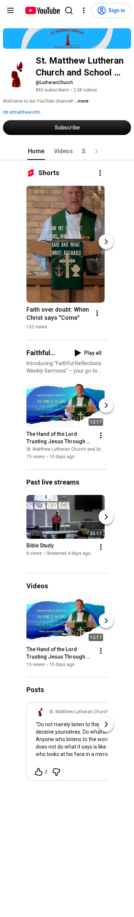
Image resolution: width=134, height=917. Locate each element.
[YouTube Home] (42, 10)
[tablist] (67, 151)
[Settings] (83, 10)
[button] (96, 151)
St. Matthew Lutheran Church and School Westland (78, 449)
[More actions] (100, 172)
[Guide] (10, 10)
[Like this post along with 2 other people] (39, 772)
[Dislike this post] (56, 772)
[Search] (68, 10)
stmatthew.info (24, 112)
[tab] (36, 151)
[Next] (106, 241)
